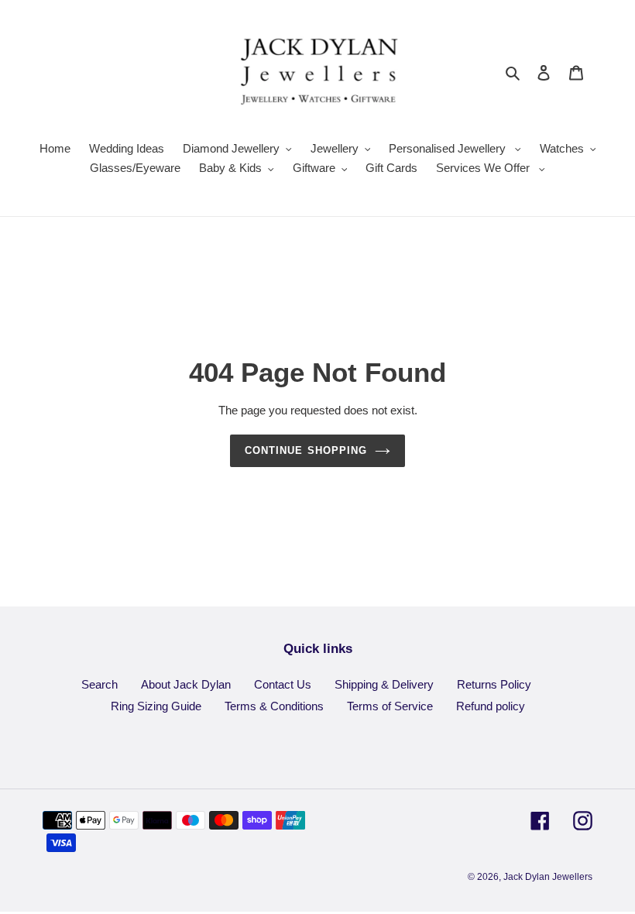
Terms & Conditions (274, 706)
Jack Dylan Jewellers (547, 876)
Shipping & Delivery (384, 684)
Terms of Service (390, 706)
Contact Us (282, 684)
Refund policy (490, 706)
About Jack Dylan (186, 684)
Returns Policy (494, 684)
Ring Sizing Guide (156, 706)
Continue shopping (306, 450)
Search (99, 684)
